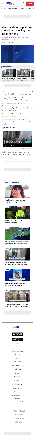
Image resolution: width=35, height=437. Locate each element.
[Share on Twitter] (9, 43)
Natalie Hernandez (7, 37)
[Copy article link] (12, 43)
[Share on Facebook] (7, 43)
